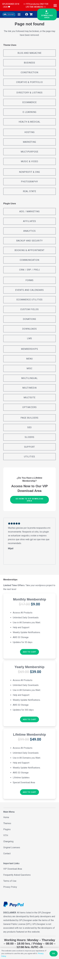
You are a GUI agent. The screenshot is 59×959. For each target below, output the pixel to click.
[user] (26, 14)
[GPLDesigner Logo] (8, 14)
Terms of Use (9, 881)
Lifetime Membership (29, 734)
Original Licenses (11, 847)
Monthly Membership (29, 599)
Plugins (7, 829)
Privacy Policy (10, 887)
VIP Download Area (12, 869)
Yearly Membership (29, 667)
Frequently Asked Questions (17, 875)
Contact (7, 853)
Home (6, 817)
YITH (5, 835)
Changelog (8, 841)
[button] (55, 5)
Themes (7, 823)
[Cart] (31, 14)
